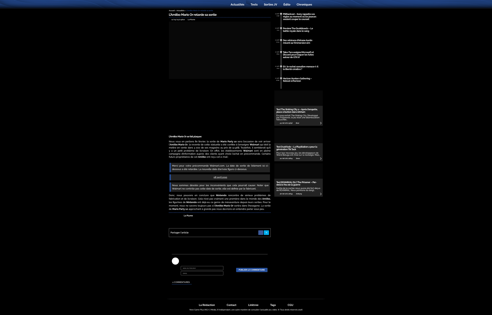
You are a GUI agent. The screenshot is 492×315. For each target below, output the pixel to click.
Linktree (253, 305)
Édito (286, 4)
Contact (231, 305)
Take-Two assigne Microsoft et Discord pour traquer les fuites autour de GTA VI (298, 55)
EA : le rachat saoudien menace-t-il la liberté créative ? (300, 67)
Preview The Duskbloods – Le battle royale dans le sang (298, 29)
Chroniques (304, 4)
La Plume (188, 215)
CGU (290, 305)
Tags (273, 305)
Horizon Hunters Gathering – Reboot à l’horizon (297, 79)
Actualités (237, 4)
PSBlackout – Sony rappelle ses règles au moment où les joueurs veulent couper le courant (299, 16)
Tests (254, 4)
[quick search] (318, 4)
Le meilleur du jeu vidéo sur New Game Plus (183, 4)
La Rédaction (207, 305)
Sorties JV (270, 4)
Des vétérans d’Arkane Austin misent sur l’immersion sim (297, 41)
